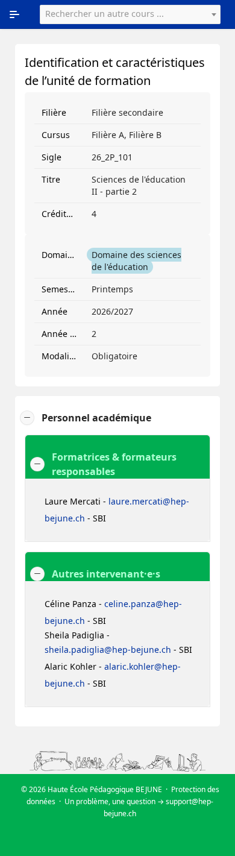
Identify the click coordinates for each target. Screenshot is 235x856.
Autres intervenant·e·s (106, 574)
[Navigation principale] (14, 14)
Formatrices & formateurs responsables (114, 464)
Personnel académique (96, 417)
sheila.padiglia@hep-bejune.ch (108, 649)
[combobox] (130, 14)
